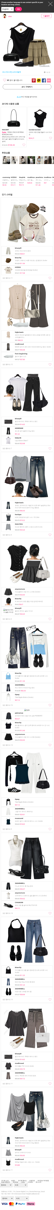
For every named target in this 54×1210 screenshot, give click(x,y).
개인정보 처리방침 (43, 1180)
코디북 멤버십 (22, 1180)
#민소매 (12, 72)
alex (10, 16)
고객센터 (30, 1182)
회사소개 (38, 1182)
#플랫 (18, 72)
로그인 (19, 97)
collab (23, 1182)
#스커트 (6, 72)
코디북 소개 (5, 1180)
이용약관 (32, 1180)
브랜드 (13, 1180)
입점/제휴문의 (5, 1182)
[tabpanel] (5, 171)
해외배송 (15, 1182)
